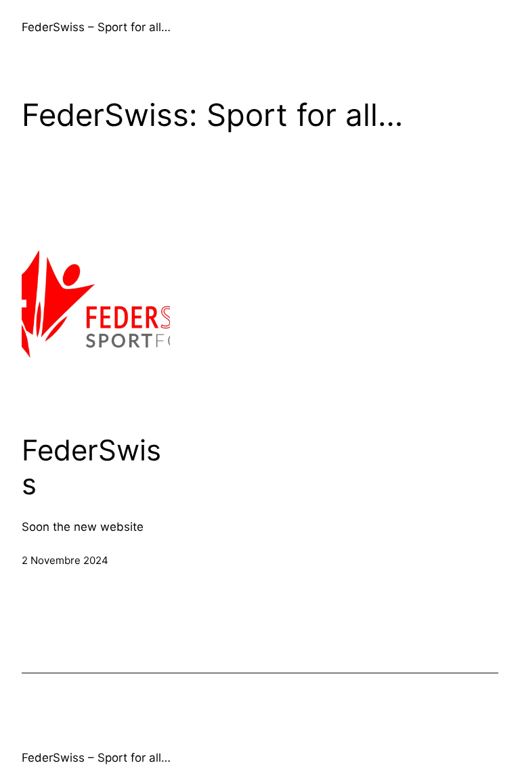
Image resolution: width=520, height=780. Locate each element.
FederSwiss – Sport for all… (96, 27)
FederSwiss (91, 467)
